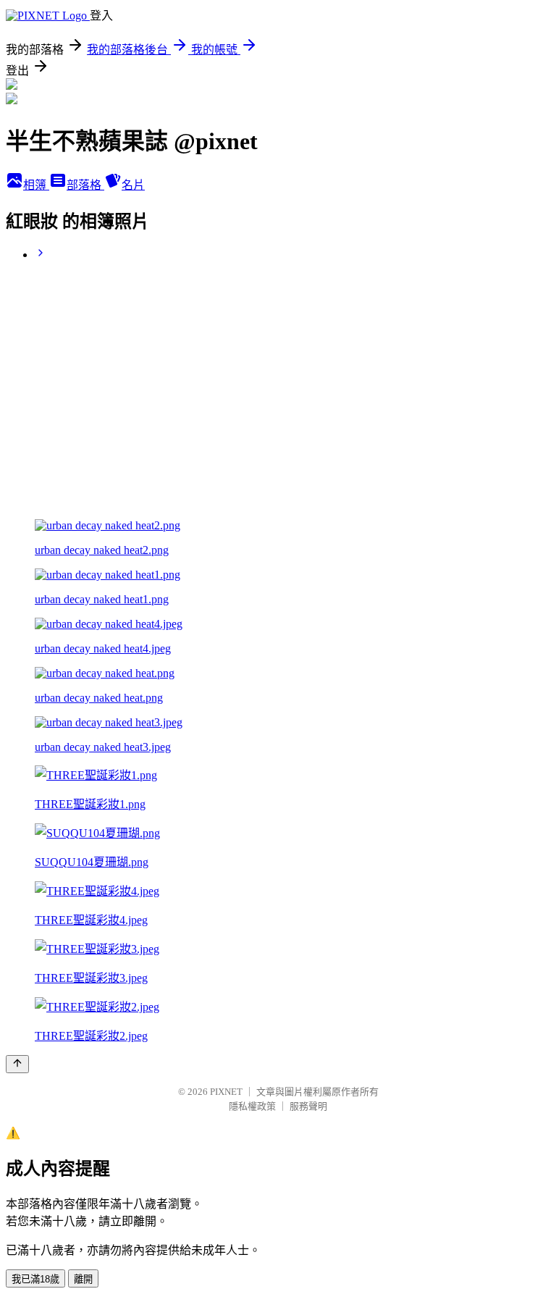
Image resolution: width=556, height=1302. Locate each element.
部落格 (85, 185)
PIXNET (226, 1091)
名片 (133, 185)
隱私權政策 (252, 1106)
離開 (83, 1279)
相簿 (36, 185)
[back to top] (17, 1064)
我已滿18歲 (35, 1279)
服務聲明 (308, 1106)
